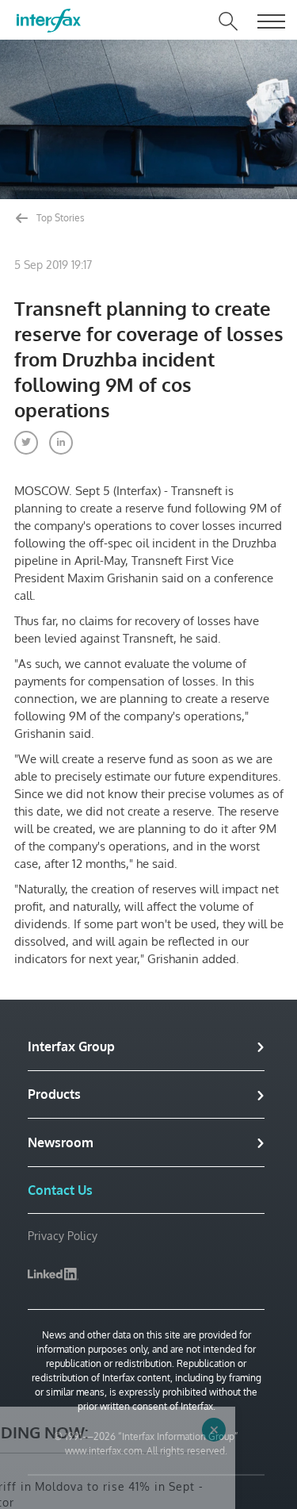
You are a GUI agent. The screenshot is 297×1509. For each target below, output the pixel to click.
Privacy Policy (62, 1235)
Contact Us (60, 1190)
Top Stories (59, 218)
